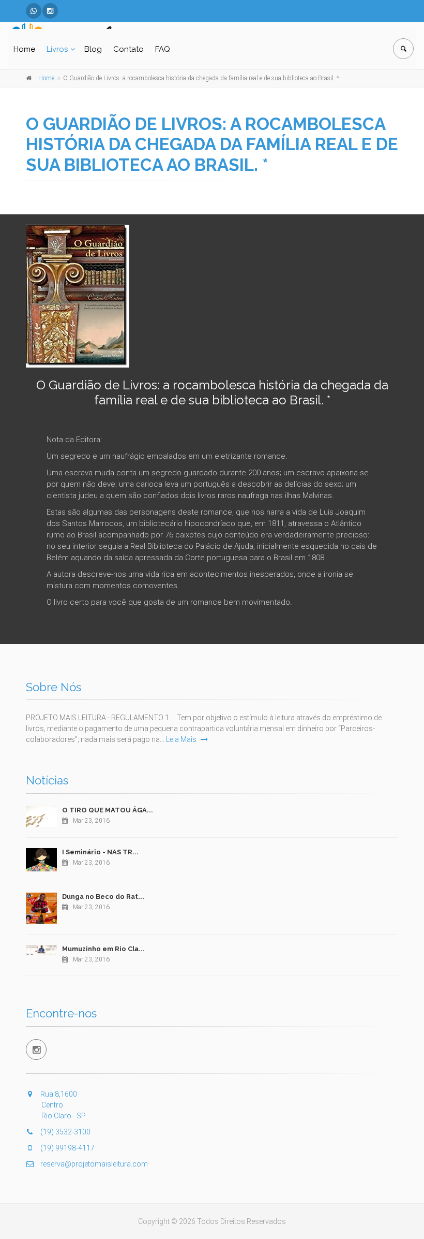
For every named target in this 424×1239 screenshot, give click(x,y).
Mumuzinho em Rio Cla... (103, 949)
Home (24, 49)
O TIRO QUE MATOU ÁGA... (107, 810)
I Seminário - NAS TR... (100, 852)
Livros (57, 49)
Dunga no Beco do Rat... (103, 896)
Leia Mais (182, 739)
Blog (93, 49)
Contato (128, 49)
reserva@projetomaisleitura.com (93, 1164)
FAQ (162, 49)
